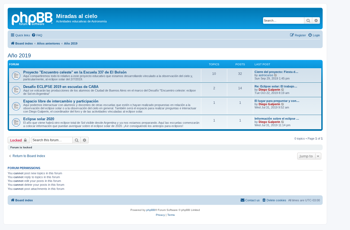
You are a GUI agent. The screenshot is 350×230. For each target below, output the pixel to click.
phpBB (150, 209)
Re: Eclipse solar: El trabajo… (276, 86)
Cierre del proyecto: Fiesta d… (276, 71)
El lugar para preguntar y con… (277, 100)
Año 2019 (19, 55)
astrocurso (266, 75)
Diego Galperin (269, 89)
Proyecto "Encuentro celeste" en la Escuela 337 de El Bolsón (75, 72)
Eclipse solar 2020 (38, 119)
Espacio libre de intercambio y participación (60, 101)
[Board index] (32, 17)
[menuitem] (36, 35)
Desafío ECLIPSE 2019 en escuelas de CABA (60, 87)
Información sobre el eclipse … (277, 118)
